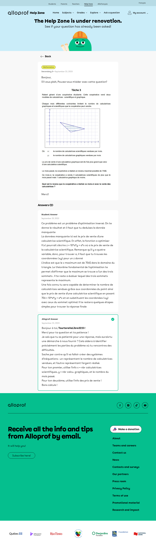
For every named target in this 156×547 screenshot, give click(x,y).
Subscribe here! (21, 455)
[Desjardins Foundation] (100, 533)
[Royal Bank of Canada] (120, 534)
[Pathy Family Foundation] (36, 534)
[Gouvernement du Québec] (16, 533)
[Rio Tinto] (56, 534)
